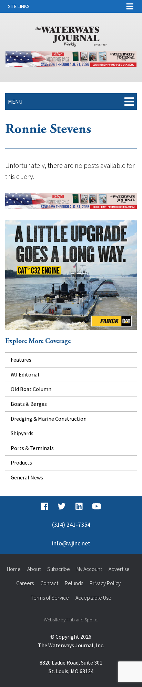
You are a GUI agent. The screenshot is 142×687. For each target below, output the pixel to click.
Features (21, 359)
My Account (89, 568)
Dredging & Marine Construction (49, 418)
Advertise (119, 568)
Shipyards (22, 433)
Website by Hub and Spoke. (71, 620)
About (34, 568)
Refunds (74, 583)
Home (14, 568)
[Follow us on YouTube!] (96, 507)
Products (21, 462)
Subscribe (58, 568)
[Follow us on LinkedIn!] (79, 507)
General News (27, 477)
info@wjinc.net (71, 543)
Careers (25, 583)
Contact (49, 583)
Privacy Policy (105, 583)
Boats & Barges (29, 403)
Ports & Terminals (32, 448)
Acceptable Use (93, 597)
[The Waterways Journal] (71, 35)
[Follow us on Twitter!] (61, 507)
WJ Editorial (25, 374)
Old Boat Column (31, 388)
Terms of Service (50, 597)
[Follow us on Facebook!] (44, 507)
